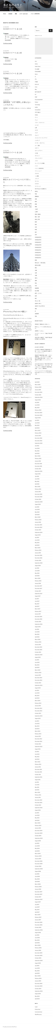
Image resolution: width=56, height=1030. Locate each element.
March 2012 (37, 761)
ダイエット (37, 155)
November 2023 (38, 415)
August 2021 (37, 473)
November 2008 (38, 863)
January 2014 (38, 705)
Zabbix (36, 114)
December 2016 (38, 616)
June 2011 (37, 784)
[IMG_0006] (11, 271)
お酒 (36, 127)
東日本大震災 (38, 265)
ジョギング (37, 140)
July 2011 (37, 782)
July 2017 (37, 598)
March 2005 (37, 975)
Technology (37, 104)
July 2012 (37, 751)
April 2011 (37, 789)
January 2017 (38, 614)
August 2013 (38, 718)
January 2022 (38, 461)
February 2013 (38, 733)
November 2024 (38, 392)
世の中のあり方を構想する (40, 188)
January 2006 (38, 950)
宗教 (36, 199)
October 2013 (38, 713)
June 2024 (37, 405)
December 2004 (38, 983)
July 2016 (37, 629)
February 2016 (38, 642)
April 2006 (37, 942)
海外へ (36, 278)
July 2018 (37, 568)
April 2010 (37, 820)
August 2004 (38, 993)
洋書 (36, 275)
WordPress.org (38, 1014)
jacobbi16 (37, 349)
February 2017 (38, 611)
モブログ (37, 183)
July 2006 (37, 935)
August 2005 (38, 963)
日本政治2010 (38, 250)
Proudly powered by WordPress (10, 1026)
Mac (36, 89)
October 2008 (38, 866)
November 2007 (38, 894)
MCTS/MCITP (38, 91)
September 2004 (39, 991)
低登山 (36, 191)
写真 (36, 193)
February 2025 (38, 387)
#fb (16, 59)
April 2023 (37, 428)
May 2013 (37, 726)
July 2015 (37, 659)
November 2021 (38, 466)
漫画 (36, 280)
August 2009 (38, 840)
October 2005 (38, 958)
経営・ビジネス (38, 293)
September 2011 (38, 777)
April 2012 (37, 759)
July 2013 (37, 721)
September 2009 (39, 838)
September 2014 (38, 685)
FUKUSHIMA (38, 71)
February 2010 (38, 825)
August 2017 (37, 596)
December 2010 (38, 800)
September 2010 (38, 807)
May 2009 (37, 848)
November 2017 (38, 588)
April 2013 (37, 728)
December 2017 (38, 585)
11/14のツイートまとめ (12, 73)
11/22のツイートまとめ (12, 29)
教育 (36, 221)
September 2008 (39, 868)
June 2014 (37, 693)
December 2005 (38, 952)
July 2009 (37, 843)
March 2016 (37, 639)
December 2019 (38, 524)
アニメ (36, 120)
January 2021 (38, 491)
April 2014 (37, 698)
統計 (36, 298)
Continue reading (7, 43)
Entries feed (37, 1009)
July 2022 (37, 445)
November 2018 (38, 557)
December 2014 (38, 677)
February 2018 (38, 580)
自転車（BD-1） (38, 303)
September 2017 (38, 593)
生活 (36, 285)
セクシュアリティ (39, 150)
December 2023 (38, 412)
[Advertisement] (44, 46)
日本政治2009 (38, 247)
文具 (36, 227)
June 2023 (37, 422)
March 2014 (37, 700)
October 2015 (38, 652)
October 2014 (38, 682)
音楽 (36, 316)
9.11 (36, 61)
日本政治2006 (38, 239)
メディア (37, 178)
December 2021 (38, 463)
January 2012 (38, 766)
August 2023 (38, 417)
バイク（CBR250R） (35, 13)
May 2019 (37, 542)
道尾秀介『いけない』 (39, 330)
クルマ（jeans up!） (23, 13)
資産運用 (37, 313)
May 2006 (37, 940)
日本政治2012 (38, 255)
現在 (36, 283)
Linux (36, 86)
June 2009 (37, 845)
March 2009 (37, 853)
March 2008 (37, 884)
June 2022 (37, 448)
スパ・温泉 (37, 145)
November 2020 (38, 496)
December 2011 (38, 769)
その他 (36, 153)
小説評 (36, 209)
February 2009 (38, 856)
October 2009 (38, 835)
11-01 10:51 (7, 167)
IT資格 (36, 81)
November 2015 (38, 649)
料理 (36, 229)
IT (35, 76)
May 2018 (37, 573)
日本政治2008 (38, 244)
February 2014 (38, 703)
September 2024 (38, 397)
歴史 (36, 267)
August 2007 (38, 901)
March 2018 (37, 578)
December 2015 (38, 647)
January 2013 (38, 736)
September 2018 (38, 563)
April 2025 (37, 382)
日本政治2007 (38, 242)
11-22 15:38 (8, 40)
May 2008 (37, 879)
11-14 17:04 (7, 89)
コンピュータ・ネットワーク (41, 137)
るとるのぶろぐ (12, 4)
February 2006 (38, 947)
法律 (36, 272)
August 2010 (38, 810)
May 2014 (37, 695)
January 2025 (38, 389)
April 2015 (37, 667)
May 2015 (37, 664)
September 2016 (38, 624)
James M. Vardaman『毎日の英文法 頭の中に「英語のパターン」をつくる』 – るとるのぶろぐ (44, 365)
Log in (36, 1006)
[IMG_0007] (14, 355)
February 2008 (38, 886)
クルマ (36, 132)
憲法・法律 (37, 216)
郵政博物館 (6, 279)
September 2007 (38, 899)
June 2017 (37, 601)
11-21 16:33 (7, 60)
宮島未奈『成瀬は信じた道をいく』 (42, 324)
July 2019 (37, 537)
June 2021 (37, 478)
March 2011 (37, 792)
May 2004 (37, 996)
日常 (36, 234)
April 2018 (37, 575)
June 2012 (37, 754)
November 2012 (38, 741)
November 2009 (38, 833)
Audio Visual (37, 66)
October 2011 (38, 774)
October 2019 (38, 529)
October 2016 (38, 621)
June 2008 (37, 876)
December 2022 (38, 438)
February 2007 (38, 917)
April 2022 (37, 453)
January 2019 (38, 552)
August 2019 (38, 535)
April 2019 (37, 545)
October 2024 (38, 394)
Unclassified (37, 109)
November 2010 (38, 802)
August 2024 (38, 399)
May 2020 (37, 512)
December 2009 (38, 830)
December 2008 (38, 861)
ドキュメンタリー (39, 158)
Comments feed (38, 1011)
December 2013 (38, 708)
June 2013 (37, 723)
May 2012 (37, 756)
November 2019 (38, 527)
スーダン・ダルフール (39, 142)
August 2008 (38, 871)
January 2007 (38, 919)
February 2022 (38, 458)
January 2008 (38, 889)
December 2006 (38, 922)
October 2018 (38, 560)
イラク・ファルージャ (39, 122)
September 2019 (38, 532)
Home (4, 13)
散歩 (36, 224)
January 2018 (38, 583)
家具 (36, 201)
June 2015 (37, 662)
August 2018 (38, 565)
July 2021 (37, 476)
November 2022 (38, 440)
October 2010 (38, 805)
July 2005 (37, 965)
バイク (36, 165)
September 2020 (38, 501)
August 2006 (38, 932)
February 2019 (38, 550)
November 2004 (38, 986)
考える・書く (38, 300)
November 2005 (38, 955)
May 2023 (37, 425)
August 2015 (38, 657)
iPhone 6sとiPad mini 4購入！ (15, 311)
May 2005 (37, 970)
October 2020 (38, 499)
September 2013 (38, 715)
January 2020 (38, 522)
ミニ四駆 (37, 176)
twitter (36, 107)
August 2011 (37, 779)
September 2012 (38, 746)
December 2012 (38, 738)
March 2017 (37, 608)
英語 (16, 13)
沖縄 (36, 270)
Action (36, 63)
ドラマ (36, 160)
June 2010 (37, 815)
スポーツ (37, 148)
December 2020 (38, 494)
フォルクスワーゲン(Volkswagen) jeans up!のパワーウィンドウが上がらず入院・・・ (43, 372)
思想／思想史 (38, 214)
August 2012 (37, 749)
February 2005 (38, 978)
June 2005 (37, 968)
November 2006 (38, 924)
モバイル (37, 181)
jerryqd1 (36, 347)
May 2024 (37, 407)
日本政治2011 (38, 252)
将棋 (36, 206)
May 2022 (37, 450)
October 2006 (38, 927)
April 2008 (37, 881)
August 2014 (38, 687)
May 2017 (37, 603)
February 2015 (38, 672)
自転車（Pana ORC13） (40, 306)
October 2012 (38, 743)
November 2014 (38, 680)
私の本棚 (37, 290)
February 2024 (38, 410)
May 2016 (37, 634)
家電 (36, 204)
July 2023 (37, 420)
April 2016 (37, 636)
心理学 (36, 211)
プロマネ (37, 173)
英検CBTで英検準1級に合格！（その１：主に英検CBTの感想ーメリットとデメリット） (43, 351)
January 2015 (38, 675)
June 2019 (37, 540)
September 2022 (38, 443)
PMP (36, 97)
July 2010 (37, 812)
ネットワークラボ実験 (39, 163)
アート (36, 117)
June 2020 (37, 509)
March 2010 (37, 822)
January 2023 (38, 435)
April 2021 (37, 484)
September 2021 (38, 471)
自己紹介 (10, 13)
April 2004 (37, 998)
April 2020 (37, 514)
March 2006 (37, 945)
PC (35, 94)
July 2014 (37, 690)
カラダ (36, 130)
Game (36, 74)
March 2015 (37, 670)
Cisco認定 (37, 69)
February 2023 (38, 433)
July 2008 (37, 873)
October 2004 (38, 988)
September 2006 (39, 930)
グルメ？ (37, 135)
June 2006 (37, 937)
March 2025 (37, 384)
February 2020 (38, 519)
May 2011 (37, 787)
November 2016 (38, 619)
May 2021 (37, 481)
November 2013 (38, 710)
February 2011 (38, 794)
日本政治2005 (38, 237)
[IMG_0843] (14, 417)
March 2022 (37, 456)
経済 (36, 295)
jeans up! (37, 84)
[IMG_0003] (11, 232)
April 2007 (37, 912)
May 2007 (37, 909)
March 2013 (37, 731)
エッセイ (37, 125)
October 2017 (38, 591)
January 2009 (38, 858)
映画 (36, 260)
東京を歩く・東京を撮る (40, 262)
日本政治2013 (38, 257)
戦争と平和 (37, 219)
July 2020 (37, 507)
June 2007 (37, 907)
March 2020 (37, 517)
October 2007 (38, 896)
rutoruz (6, 33)
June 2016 (37, 631)
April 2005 (37, 973)
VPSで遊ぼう (38, 112)
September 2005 (39, 960)
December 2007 (38, 891)
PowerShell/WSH (38, 99)
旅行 (36, 232)
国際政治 (37, 196)
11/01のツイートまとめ (12, 152)
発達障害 (37, 288)
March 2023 (37, 430)
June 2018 (37, 570)
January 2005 (38, 980)
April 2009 (37, 851)
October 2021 (38, 468)
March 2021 (37, 486)
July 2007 (37, 904)
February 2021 (38, 489)
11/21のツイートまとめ (12, 53)
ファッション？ (38, 170)
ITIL (36, 79)
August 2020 (38, 504)
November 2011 (38, 771)
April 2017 (37, 606)
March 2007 (37, 914)
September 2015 (38, 654)
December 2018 (38, 555)
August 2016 (38, 626)
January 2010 (38, 828)
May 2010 (37, 817)
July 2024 (37, 402)
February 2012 (38, 764)
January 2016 (38, 644)
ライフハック (38, 186)
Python (36, 102)
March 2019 (37, 547)
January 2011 (38, 797)
